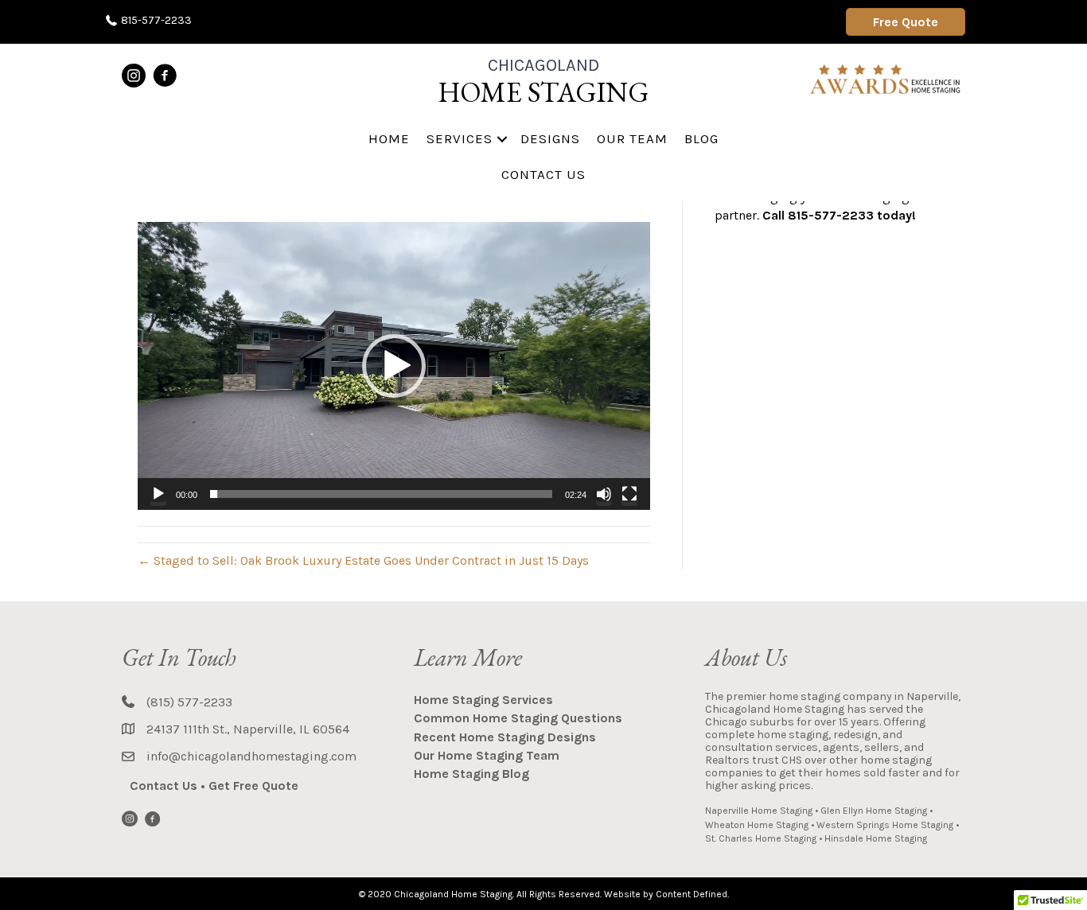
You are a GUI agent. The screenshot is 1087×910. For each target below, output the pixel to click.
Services (460, 138)
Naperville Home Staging (758, 810)
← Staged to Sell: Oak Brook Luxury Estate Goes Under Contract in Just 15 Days (363, 560)
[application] (394, 366)
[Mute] (604, 494)
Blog (701, 138)
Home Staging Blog (471, 773)
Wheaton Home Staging (756, 824)
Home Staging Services (483, 699)
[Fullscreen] (629, 494)
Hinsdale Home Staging (875, 838)
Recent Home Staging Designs (505, 737)
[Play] (158, 494)
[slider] (381, 494)
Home (389, 138)
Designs (550, 138)
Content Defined (691, 894)
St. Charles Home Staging (760, 838)
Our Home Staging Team (486, 755)
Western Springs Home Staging (884, 824)
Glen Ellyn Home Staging (873, 810)
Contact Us (543, 174)
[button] (502, 139)
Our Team (632, 138)
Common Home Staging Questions (518, 717)
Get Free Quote (253, 785)
